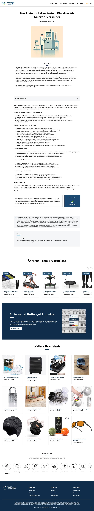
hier (35, 86)
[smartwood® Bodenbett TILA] (35, 396)
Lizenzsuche (54, 492)
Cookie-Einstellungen (34, 495)
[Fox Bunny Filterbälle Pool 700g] (12, 365)
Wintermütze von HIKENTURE (11, 439)
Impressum (32, 490)
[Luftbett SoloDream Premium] (58, 365)
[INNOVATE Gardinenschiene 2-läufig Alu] (10, 280)
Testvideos (76, 492)
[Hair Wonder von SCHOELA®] (35, 426)
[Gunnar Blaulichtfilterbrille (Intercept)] (81, 426)
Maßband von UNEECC (78, 377)
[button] (47, 98)
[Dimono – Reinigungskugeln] (58, 396)
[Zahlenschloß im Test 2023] (12, 396)
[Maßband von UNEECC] (81, 365)
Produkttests (76, 490)
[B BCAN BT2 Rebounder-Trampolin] (50, 280)
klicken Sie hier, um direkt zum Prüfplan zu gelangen (53, 73)
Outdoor (83, 471)
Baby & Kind (36, 471)
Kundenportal (76, 495)
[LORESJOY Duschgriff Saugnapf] (81, 396)
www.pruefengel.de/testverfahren (34, 203)
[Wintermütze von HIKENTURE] (12, 426)
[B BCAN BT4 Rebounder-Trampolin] (70, 280)
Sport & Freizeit (27, 273)
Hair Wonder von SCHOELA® (34, 439)
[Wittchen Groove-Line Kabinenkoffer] (35, 365)
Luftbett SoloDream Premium (57, 377)
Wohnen (54, 471)
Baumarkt (45, 471)
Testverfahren (54, 495)
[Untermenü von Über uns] (75, 3)
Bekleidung (86, 273)
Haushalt (6, 273)
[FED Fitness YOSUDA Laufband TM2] (30, 280)
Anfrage (53, 490)
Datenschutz (32, 492)
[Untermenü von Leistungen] (57, 3)
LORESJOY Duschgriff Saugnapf (81, 409)
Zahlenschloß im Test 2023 (10, 409)
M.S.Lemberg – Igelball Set (56, 439)
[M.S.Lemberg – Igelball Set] (58, 426)
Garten (26, 471)
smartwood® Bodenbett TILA (34, 409)
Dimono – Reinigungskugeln (57, 409)
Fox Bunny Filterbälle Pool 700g (11, 377)
